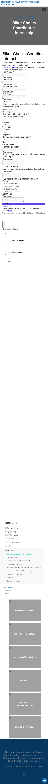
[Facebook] (24, 774)
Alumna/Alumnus (25, 657)
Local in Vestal (25, 727)
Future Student (25, 610)
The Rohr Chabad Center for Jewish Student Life (21, 3)
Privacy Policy (37, 766)
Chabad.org (19, 766)
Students (17, 18)
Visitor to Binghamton (25, 704)
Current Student (25, 633)
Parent (25, 680)
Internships (29, 18)
